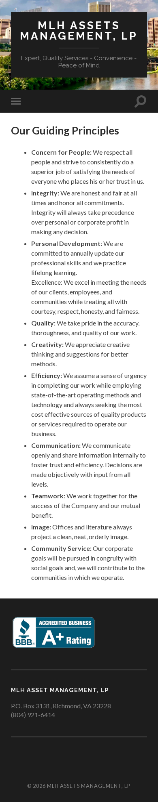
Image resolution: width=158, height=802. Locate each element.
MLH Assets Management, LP (79, 30)
